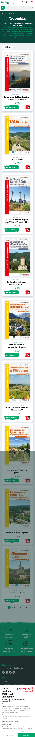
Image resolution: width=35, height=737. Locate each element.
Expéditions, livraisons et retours (14, 684)
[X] (7, 672)
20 (9, 607)
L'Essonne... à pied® (16, 593)
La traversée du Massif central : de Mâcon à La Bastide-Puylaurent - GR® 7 (16, 99)
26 (26, 607)
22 (14, 607)
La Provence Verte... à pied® (16, 533)
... (23, 607)
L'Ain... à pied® (17, 159)
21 (12, 607)
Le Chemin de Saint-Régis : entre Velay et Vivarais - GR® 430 (16, 222)
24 (20, 607)
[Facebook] (3, 672)
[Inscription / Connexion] (23, 2)
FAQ (5, 681)
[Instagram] (14, 672)
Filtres (8, 47)
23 (17, 607)
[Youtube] (10, 672)
